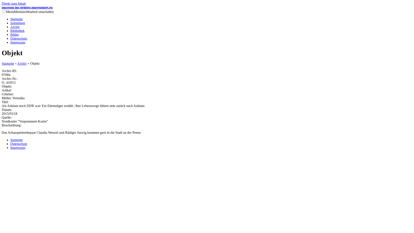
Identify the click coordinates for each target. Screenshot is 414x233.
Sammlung (17, 23)
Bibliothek (17, 31)
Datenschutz (18, 38)
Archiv (15, 27)
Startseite (16, 19)
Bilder (14, 34)
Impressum (17, 42)
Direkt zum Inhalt (14, 3)
